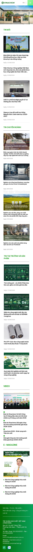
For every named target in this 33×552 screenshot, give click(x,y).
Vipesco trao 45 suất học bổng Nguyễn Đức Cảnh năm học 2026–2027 (15, 114)
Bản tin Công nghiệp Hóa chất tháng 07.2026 (15, 480)
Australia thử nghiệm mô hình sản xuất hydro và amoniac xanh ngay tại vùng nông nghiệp (16, 373)
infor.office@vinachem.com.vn (13, 537)
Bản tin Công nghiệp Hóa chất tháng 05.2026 (15, 493)
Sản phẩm (18, 508)
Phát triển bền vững (9, 510)
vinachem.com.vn (15, 540)
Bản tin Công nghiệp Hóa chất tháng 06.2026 (15, 487)
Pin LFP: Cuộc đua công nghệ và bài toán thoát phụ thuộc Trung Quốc (16, 343)
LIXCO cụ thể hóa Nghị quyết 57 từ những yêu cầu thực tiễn (15, 101)
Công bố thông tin (21, 510)
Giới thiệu (6, 508)
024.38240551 (18, 531)
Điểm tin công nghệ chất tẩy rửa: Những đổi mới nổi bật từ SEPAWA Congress (15, 314)
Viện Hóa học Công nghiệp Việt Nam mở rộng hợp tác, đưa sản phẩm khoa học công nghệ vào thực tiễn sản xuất (16, 70)
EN (23, 3)
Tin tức (12, 508)
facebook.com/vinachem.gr (12, 543)
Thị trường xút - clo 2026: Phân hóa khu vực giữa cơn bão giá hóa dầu (16, 284)
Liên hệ (5, 513)
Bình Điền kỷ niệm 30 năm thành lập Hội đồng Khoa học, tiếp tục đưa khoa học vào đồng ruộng (15, 57)
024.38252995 (8, 533)
